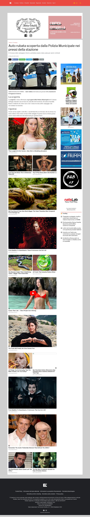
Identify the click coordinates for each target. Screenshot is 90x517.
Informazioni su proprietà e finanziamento (50, 491)
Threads (36, 59)
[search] (80, 3)
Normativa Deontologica (68, 491)
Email (42, 59)
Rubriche (49, 3)
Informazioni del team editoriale (31, 491)
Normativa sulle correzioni (48, 494)
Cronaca (16, 3)
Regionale (38, 3)
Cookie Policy (18, 491)
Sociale (44, 3)
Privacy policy (59, 494)
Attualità (26, 3)
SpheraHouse (47, 512)
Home (10, 42)
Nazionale (32, 3)
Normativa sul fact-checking (34, 494)
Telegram (29, 59)
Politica (21, 3)
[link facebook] (74, 3)
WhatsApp (22, 59)
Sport (54, 3)
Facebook (16, 59)
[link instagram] (77, 3)
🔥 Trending (64, 213)
